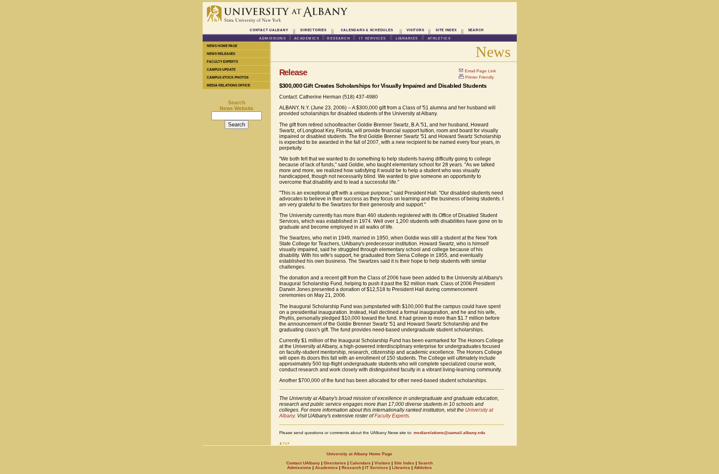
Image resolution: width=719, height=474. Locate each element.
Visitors (415, 30)
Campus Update (221, 70)
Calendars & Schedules (367, 30)
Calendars (360, 463)
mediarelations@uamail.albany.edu (449, 432)
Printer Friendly (479, 77)
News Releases (221, 54)
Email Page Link (480, 71)
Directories (313, 30)
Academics (307, 38)
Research (338, 38)
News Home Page (222, 46)
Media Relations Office (228, 85)
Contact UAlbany (269, 30)
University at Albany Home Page (359, 454)
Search (476, 30)
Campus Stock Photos (227, 77)
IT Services (372, 38)
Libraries (407, 38)
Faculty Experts (222, 62)
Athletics (439, 38)
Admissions (272, 38)
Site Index (446, 30)
